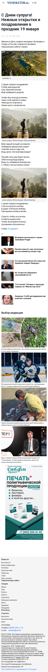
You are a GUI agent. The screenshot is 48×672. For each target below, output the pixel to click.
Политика (4, 568)
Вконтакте (5, 616)
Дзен (3, 622)
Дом (3, 589)
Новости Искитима (8, 565)
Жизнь (3, 587)
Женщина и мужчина (9, 600)
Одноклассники (7, 619)
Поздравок (13, 229)
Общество (5, 573)
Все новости (5, 562)
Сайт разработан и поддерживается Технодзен (19, 669)
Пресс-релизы (6, 578)
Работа (4, 592)
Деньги (4, 595)
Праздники (5, 608)
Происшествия (6, 570)
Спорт (3, 576)
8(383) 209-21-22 (16, 628)
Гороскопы (5, 597)
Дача (3, 602)
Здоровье (5, 605)
